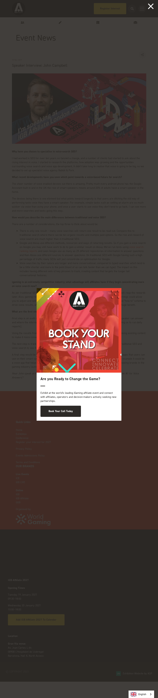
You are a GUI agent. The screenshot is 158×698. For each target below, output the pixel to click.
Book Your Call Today (61, 411)
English (142, 694)
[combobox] (141, 694)
